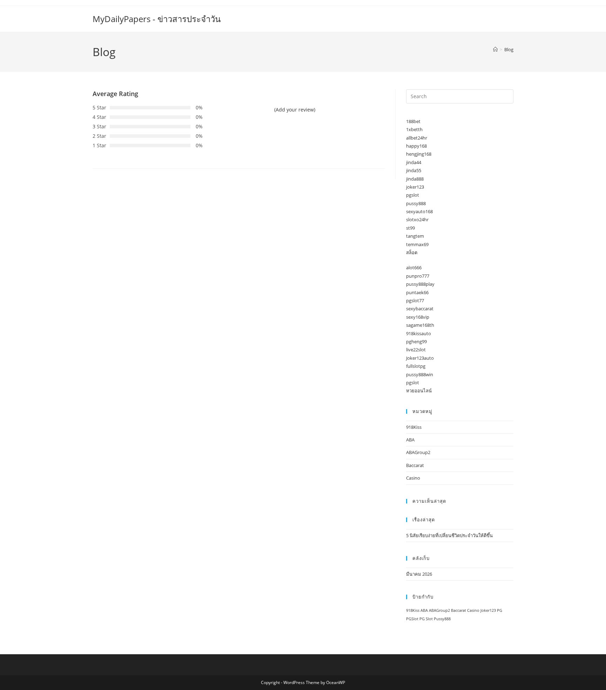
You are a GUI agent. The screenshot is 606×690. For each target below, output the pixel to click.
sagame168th (420, 325)
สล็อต (411, 252)
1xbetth (414, 129)
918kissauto (418, 333)
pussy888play (420, 284)
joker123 (415, 187)
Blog (508, 49)
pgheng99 (416, 341)
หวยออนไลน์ (419, 390)
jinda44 (413, 162)
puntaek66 (417, 292)
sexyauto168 (419, 211)
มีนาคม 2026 (419, 574)
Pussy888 (442, 618)
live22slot (416, 349)
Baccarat (415, 465)
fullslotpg (415, 366)
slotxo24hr (417, 219)
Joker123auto (420, 358)
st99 (410, 228)
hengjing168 (418, 154)
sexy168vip (417, 317)
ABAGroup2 (418, 452)
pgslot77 (415, 300)
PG (499, 610)
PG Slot (426, 618)
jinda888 (415, 179)
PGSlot (412, 618)
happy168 (416, 146)
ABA (410, 440)
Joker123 (488, 610)
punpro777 (417, 276)
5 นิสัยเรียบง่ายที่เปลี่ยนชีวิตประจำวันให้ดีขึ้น (449, 535)
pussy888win (419, 374)
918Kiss (414, 427)
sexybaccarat (419, 308)
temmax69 (417, 244)
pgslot (412, 195)
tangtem (415, 236)
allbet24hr (416, 138)
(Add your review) (294, 109)
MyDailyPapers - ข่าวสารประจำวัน (157, 19)
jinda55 (413, 170)
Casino (413, 478)
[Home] (495, 49)
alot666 (414, 267)
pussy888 (416, 203)
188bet (413, 121)
